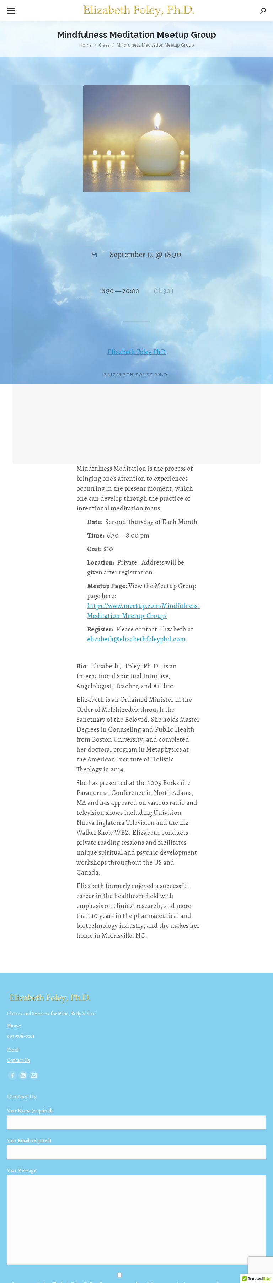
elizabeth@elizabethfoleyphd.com (136, 639)
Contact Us (18, 1060)
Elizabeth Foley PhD (136, 352)
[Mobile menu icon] (11, 10)
